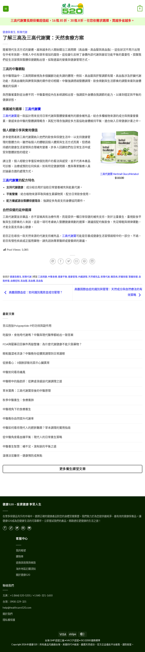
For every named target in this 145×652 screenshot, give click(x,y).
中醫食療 (52, 276)
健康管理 (72, 276)
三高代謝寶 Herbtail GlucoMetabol (119, 173)
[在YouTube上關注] (29, 528)
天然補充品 (94, 276)
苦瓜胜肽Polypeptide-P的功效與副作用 (27, 325)
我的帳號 (21, 550)
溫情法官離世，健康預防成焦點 (22, 455)
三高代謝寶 (33, 109)
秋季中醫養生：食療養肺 (18, 400)
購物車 (19, 556)
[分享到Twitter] (68, 261)
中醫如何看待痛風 (14, 372)
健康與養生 (9, 32)
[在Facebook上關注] (5, 528)
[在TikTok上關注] (11, 528)
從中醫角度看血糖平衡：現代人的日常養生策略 (32, 437)
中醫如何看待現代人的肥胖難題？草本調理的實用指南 (37, 427)
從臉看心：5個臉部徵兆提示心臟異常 (26, 362)
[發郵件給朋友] (76, 261)
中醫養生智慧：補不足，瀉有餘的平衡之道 (29, 446)
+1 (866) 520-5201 (20, 595)
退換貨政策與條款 (26, 562)
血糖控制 (15, 280)
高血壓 (24, 280)
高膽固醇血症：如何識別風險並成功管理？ (35, 292)
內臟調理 (82, 276)
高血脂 (39, 280)
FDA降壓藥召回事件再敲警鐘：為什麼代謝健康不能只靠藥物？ (42, 344)
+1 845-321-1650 (43, 595)
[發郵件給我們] (23, 528)
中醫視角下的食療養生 (17, 409)
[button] (6, 9)
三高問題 (42, 276)
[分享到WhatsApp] (53, 261)
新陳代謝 (22, 32)
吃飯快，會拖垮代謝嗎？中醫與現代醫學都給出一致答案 (38, 334)
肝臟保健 (123, 276)
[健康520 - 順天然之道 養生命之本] (72, 8)
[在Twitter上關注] (17, 528)
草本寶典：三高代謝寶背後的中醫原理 (27, 390)
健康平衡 (62, 276)
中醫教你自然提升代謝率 (18, 418)
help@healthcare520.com (17, 607)
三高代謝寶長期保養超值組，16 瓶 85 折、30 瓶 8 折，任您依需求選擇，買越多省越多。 (72, 20)
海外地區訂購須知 (26, 568)
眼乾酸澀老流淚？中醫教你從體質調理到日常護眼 (34, 353)
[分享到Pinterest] (84, 261)
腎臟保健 (133, 276)
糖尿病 (114, 276)
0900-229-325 (18, 601)
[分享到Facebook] (61, 261)
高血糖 (31, 280)
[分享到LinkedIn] (92, 261)
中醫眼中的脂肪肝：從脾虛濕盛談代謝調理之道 (32, 381)
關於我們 (8, 613)
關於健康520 (23, 574)
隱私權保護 (9, 619)
